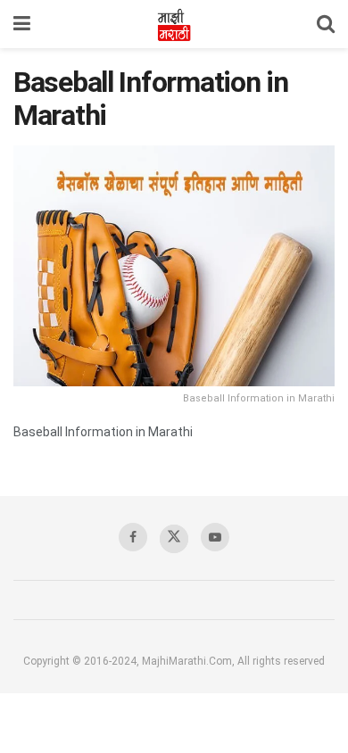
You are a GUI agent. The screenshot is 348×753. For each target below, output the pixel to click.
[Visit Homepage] (174, 24)
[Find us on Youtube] (215, 537)
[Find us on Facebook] (133, 537)
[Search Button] (326, 24)
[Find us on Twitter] (174, 539)
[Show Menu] (21, 24)
